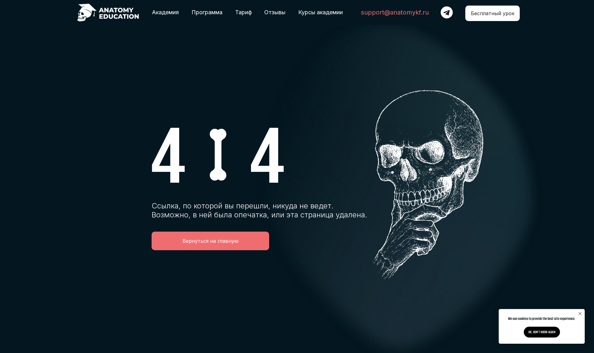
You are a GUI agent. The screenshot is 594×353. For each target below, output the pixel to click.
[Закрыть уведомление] (580, 314)
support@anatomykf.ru (395, 12)
